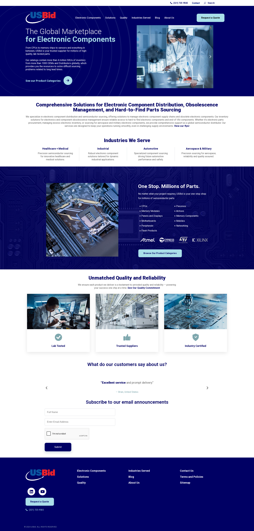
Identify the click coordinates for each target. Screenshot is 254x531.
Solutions (110, 17)
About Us (169, 17)
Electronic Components (88, 17)
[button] (139, 56)
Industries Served (141, 17)
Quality (123, 17)
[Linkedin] (31, 491)
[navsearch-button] (205, 3)
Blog (157, 17)
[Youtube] (42, 491)
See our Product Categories (43, 80)
